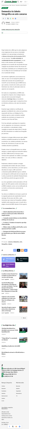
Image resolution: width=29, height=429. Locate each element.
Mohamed (8, 22)
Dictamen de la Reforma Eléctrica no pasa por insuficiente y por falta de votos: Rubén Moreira (14, 233)
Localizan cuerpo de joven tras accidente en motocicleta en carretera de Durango (9, 275)
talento (10, 244)
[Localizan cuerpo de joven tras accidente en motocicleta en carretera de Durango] (23, 276)
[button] (3, 2)
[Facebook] (8, 259)
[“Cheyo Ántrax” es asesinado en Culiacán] (23, 339)
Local (3, 279)
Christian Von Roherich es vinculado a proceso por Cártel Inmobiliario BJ (10, 330)
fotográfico (5, 244)
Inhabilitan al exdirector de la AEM (11, 346)
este (21, 241)
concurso (10, 241)
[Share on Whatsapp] (10, 18)
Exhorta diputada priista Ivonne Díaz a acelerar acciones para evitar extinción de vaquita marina (13, 213)
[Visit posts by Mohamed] (3, 23)
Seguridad (7, 279)
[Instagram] (8, 265)
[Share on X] (8, 18)
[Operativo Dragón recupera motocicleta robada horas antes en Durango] (23, 309)
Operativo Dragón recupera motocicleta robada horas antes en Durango (9, 309)
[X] (22, 259)
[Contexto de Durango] (10, 2)
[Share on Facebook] (5, 18)
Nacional (22, 332)
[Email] (13, 18)
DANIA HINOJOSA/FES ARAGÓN (11, 29)
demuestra (16, 241)
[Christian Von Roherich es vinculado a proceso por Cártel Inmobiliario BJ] (23, 330)
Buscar (24, 317)
